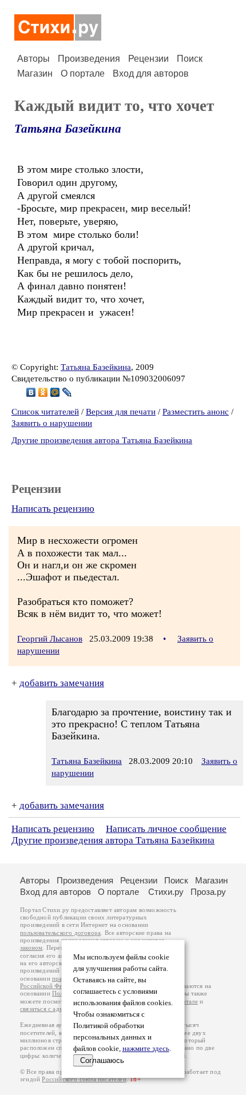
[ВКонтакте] (31, 392)
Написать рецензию (52, 508)
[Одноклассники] (43, 392)
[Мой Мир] (55, 392)
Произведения (89, 58)
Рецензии (148, 58)
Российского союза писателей (84, 1079)
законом (31, 948)
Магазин (35, 73)
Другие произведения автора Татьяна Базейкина (101, 440)
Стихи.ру (166, 892)
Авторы (33, 58)
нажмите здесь (145, 1049)
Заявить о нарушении (51, 423)
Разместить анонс (195, 411)
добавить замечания (61, 683)
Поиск (190, 58)
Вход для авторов (151, 73)
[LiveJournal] (67, 392)
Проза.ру (208, 892)
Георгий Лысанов (49, 638)
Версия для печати (121, 411)
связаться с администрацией (60, 1009)
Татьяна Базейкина (67, 129)
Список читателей (45, 411)
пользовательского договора (60, 933)
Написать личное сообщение (166, 828)
